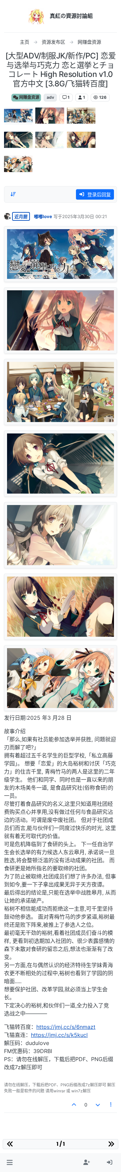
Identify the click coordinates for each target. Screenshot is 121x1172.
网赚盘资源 (28, 97)
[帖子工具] (111, 1104)
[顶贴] (74, 1104)
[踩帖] (98, 1104)
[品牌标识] (36, 16)
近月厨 (21, 216)
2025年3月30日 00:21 (84, 216)
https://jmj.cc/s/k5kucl (59, 1035)
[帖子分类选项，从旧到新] (13, 194)
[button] (9, 1162)
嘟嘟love (43, 216)
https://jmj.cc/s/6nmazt (65, 1026)
